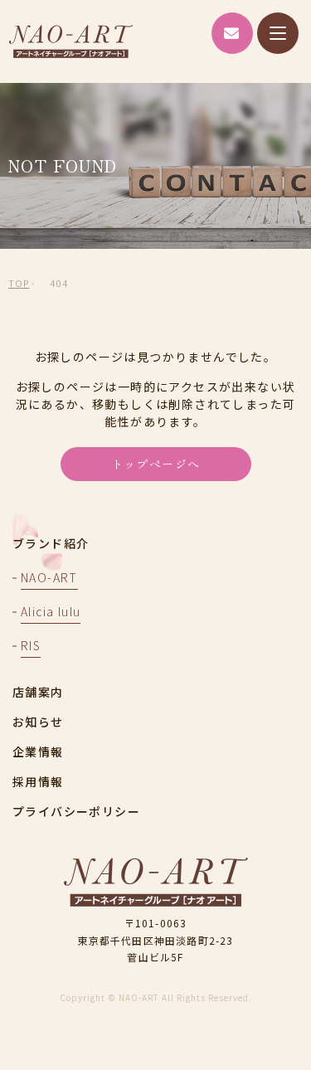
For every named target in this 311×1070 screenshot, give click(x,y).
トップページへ (156, 463)
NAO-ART (70, 41)
